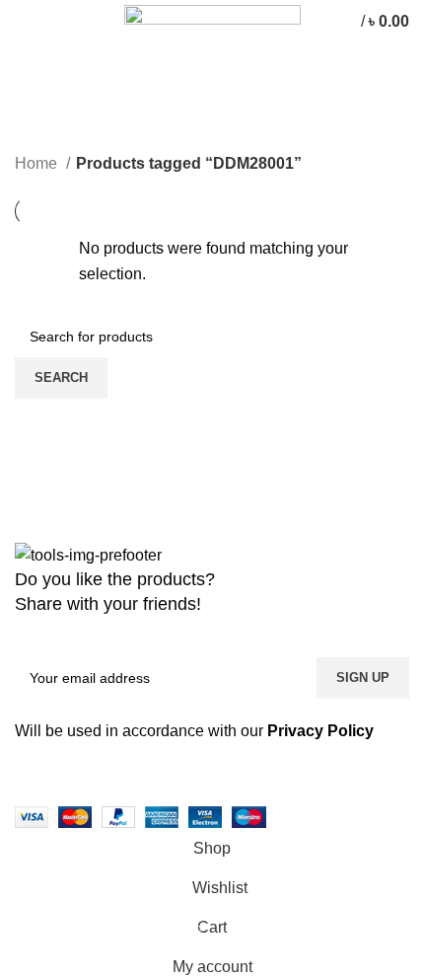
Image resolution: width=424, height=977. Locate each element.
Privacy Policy (320, 730)
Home (38, 163)
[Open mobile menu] (24, 21)
